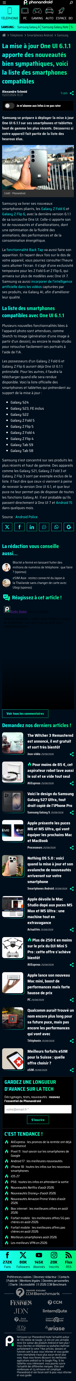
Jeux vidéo (33, 754)
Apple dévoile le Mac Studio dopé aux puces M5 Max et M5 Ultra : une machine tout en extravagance (49, 911)
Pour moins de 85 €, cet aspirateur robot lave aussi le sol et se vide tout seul (50, 770)
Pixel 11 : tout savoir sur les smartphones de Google (40, 1153)
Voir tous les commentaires (25, 713)
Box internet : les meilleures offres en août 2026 (39, 1211)
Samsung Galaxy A (28, 27)
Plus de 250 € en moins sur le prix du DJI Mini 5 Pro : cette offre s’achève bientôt (49, 949)
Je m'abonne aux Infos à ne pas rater (39, 105)
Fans (7, 1264)
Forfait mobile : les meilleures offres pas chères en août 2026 (38, 1229)
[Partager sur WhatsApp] (56, 527)
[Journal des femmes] (21, 1302)
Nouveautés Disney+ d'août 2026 (33, 1193)
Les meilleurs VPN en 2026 (29, 1243)
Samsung (62, 35)
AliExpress (33, 783)
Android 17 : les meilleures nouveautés (36, 1161)
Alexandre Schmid (14, 91)
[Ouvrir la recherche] (71, 2)
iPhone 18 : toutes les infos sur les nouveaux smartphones (40, 1169)
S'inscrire (38, 1119)
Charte (14, 1284)
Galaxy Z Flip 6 (13, 214)
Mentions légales (30, 1280)
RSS (68, 1264)
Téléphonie (9, 18)
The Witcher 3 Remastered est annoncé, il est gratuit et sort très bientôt (50, 741)
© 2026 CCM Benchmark (51, 1284)
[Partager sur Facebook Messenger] (44, 527)
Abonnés (39, 1264)
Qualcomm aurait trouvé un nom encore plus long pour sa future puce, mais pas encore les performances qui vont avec (50, 1022)
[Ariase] (55, 1328)
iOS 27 (15, 1176)
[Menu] (4, 2)
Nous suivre (69, 527)
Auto (49, 18)
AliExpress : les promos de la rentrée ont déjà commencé (41, 1144)
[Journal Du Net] (21, 1311)
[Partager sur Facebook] (19, 527)
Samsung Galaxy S (38, 812)
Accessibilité (27, 1284)
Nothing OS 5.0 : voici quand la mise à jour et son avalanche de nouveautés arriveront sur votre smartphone (50, 870)
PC (25, 18)
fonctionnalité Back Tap (25, 250)
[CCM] (55, 1302)
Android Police (26, 517)
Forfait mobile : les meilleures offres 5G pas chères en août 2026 (40, 1220)
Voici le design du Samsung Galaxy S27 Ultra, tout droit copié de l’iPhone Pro (50, 799)
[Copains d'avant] (55, 1319)
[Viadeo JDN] (21, 1328)
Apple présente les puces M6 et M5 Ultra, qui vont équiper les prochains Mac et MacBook (49, 832)
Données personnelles (56, 1280)
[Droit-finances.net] (21, 1319)
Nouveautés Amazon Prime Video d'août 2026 (38, 1201)
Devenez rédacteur (45, 1276)
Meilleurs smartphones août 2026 (34, 1237)
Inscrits (54, 1264)
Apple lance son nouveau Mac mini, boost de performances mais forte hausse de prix (48, 984)
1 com (64, 93)
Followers (23, 1264)
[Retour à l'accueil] (38, 2)
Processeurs (34, 847)
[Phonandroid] (9, 1341)
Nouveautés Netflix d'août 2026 (32, 1188)
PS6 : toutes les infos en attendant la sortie (40, 1182)
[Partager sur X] (7, 527)
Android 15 (64, 503)
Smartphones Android (40, 35)
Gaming (37, 18)
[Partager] (72, 93)
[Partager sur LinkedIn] (32, 527)
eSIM (30, 1070)
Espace (61, 18)
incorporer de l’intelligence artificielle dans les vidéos (37, 284)
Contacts (64, 1276)
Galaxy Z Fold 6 (53, 209)
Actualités (33, 929)
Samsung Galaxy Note (55, 27)
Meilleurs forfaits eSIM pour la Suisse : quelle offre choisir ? (47, 1057)
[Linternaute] (55, 1311)
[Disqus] (38, 656)
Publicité (12, 1280)
